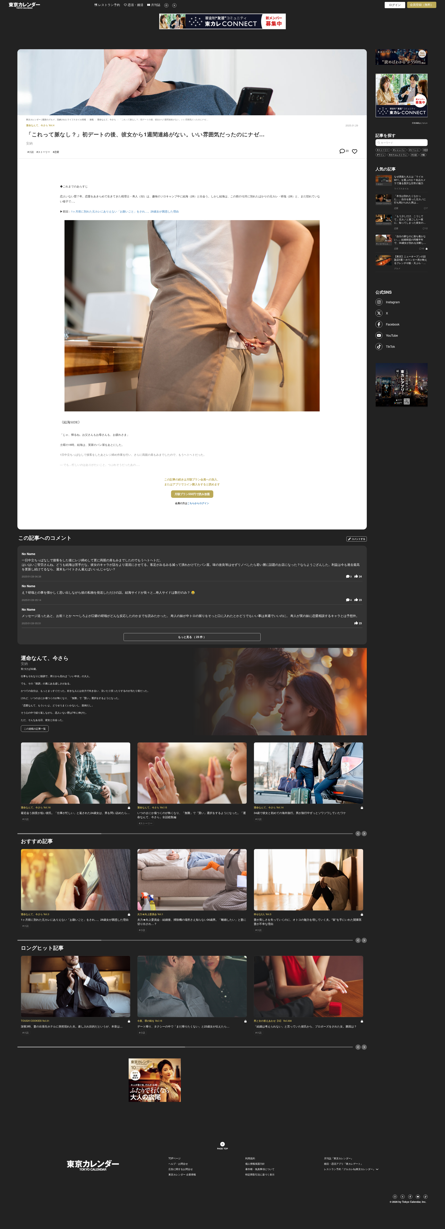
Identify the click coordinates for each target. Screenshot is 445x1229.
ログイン (395, 5)
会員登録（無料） (422, 4)
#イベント (414, 149)
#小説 (414, 154)
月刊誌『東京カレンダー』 (338, 1158)
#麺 (423, 154)
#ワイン (381, 154)
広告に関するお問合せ (180, 1169)
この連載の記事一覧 (35, 728)
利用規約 (250, 1158)
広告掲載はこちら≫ (420, 123)
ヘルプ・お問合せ (178, 1163)
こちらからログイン (198, 503)
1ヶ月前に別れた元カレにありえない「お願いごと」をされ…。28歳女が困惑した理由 (125, 211)
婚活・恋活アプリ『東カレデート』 (343, 1163)
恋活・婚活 (135, 5)
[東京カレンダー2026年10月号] (155, 1079)
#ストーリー (383, 149)
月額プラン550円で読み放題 (192, 494)
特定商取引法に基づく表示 (259, 1174)
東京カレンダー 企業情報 (182, 1174)
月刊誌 (155, 5)
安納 (29, 143)
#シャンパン (399, 149)
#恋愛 (426, 149)
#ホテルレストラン (398, 154)
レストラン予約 (108, 5)
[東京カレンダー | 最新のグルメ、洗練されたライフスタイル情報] (51, 5)
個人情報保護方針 (255, 1163)
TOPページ (174, 1158)
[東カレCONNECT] (222, 21)
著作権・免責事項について (259, 1169)
